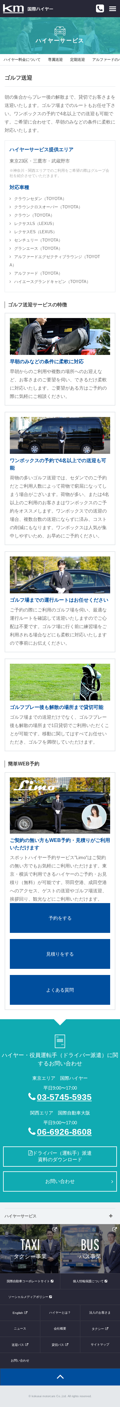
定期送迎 (77, 59)
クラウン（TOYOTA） (34, 215)
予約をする (60, 918)
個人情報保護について (89, 1281)
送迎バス (18, 1344)
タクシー (98, 1328)
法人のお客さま (100, 1312)
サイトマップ (100, 1344)
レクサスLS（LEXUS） (35, 223)
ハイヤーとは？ (60, 1312)
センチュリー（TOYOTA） (38, 240)
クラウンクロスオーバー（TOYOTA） (48, 207)
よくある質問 (60, 989)
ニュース (20, 1328)
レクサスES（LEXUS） (35, 232)
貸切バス (58, 1344)
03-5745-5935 (64, 1097)
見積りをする (60, 954)
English (18, 1313)
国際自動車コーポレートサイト (29, 1281)
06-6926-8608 (64, 1132)
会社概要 (60, 1328)
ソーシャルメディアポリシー (28, 1297)
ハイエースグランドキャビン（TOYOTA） (52, 281)
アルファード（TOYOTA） (38, 273)
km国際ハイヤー (28, 8)
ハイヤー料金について (22, 59)
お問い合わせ (60, 1181)
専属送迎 (55, 59)
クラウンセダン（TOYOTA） (40, 198)
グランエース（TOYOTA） (38, 248)
